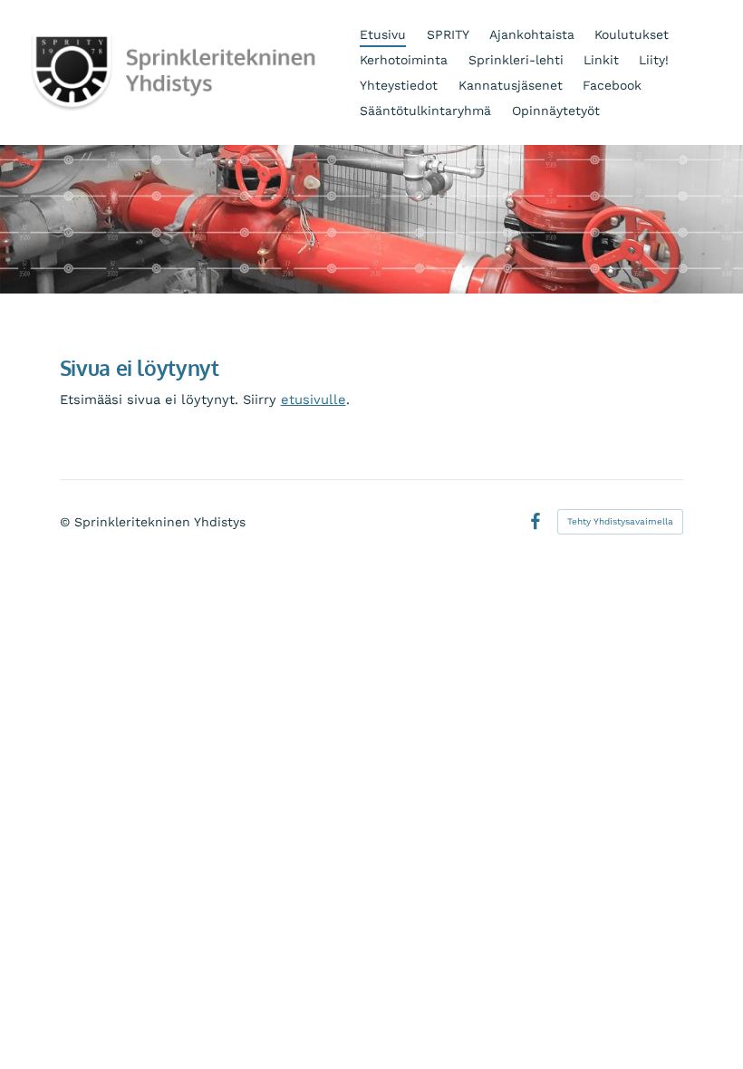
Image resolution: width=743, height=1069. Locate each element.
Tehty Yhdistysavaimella (620, 521)
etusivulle (313, 399)
